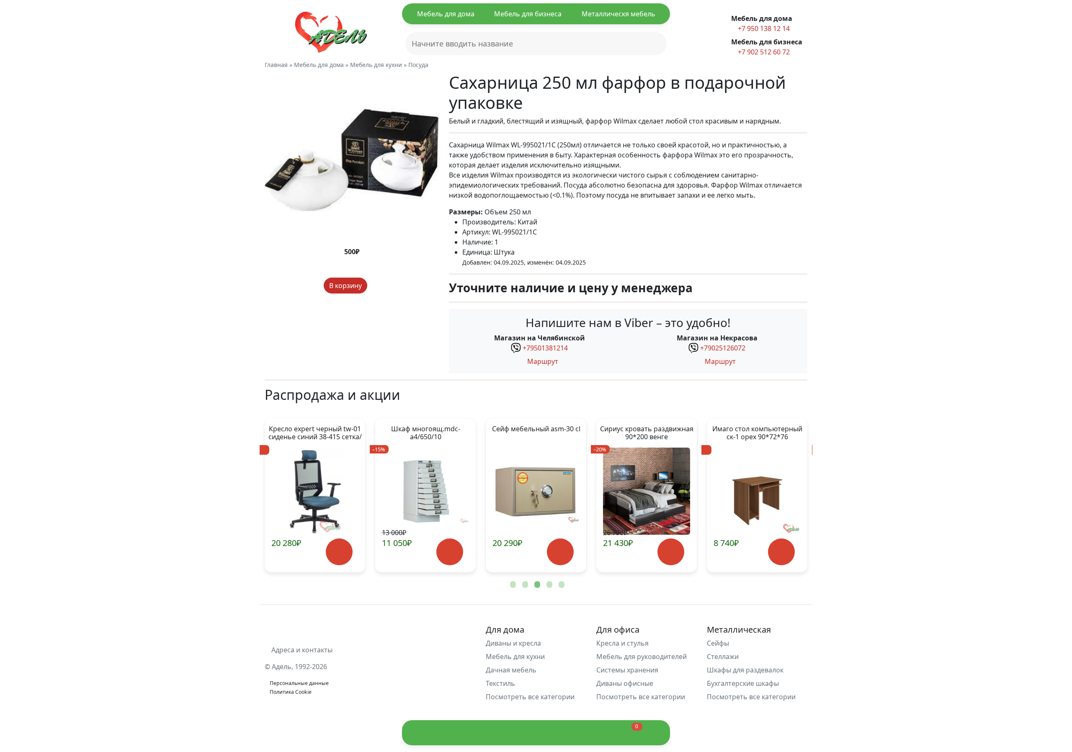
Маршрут (542, 361)
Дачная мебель (511, 670)
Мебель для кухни (515, 656)
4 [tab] (548, 585)
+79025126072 (722, 348)
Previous (285, 495)
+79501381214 (545, 348)
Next (787, 495)
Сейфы (718, 643)
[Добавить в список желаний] (375, 285)
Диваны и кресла (513, 643)
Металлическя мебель (618, 13)
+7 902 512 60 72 (763, 52)
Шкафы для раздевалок (745, 670)
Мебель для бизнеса (528, 13)
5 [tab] (561, 585)
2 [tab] (524, 585)
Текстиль (500, 683)
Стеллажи (723, 656)
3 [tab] (536, 585)
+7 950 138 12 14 (763, 28)
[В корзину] (309, 552)
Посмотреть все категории (531, 696)
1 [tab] (512, 585)
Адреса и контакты (301, 649)
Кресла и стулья (622, 643)
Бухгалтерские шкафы (743, 683)
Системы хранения (627, 670)
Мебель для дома (445, 13)
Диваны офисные (624, 683)
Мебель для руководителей (641, 656)
